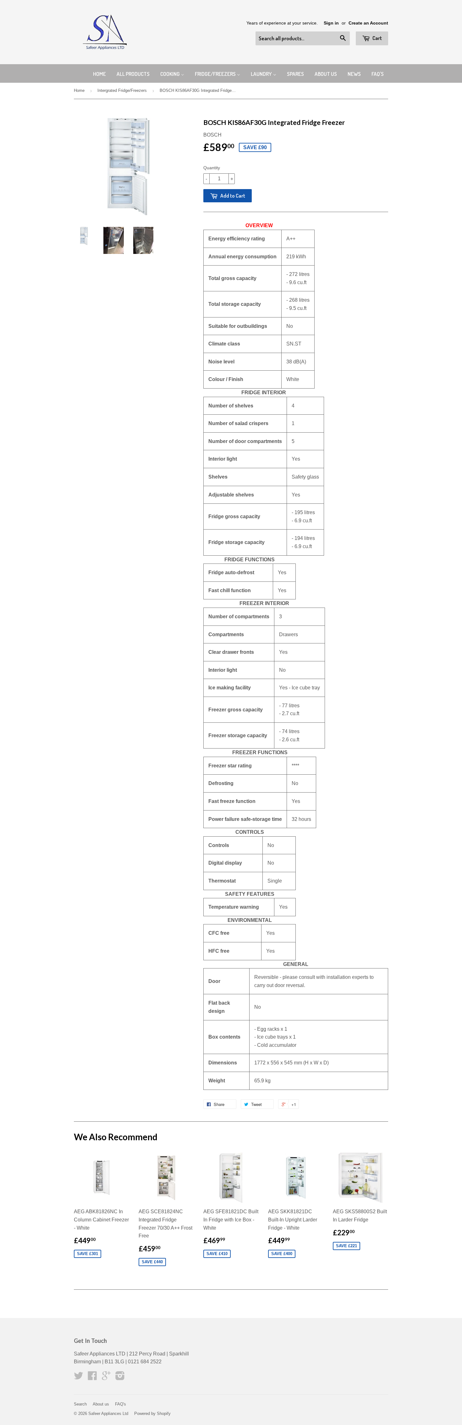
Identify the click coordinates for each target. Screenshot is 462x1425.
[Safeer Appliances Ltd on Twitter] (78, 1377)
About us (101, 1404)
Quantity (211, 167)
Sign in (331, 23)
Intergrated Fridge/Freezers (122, 90)
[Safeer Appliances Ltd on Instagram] (120, 1377)
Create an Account (368, 23)
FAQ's (120, 1404)
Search (80, 1404)
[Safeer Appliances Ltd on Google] (106, 1377)
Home (79, 90)
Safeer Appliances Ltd (108, 1413)
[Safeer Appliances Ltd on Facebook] (92, 1377)
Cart (376, 38)
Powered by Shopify (152, 1413)
